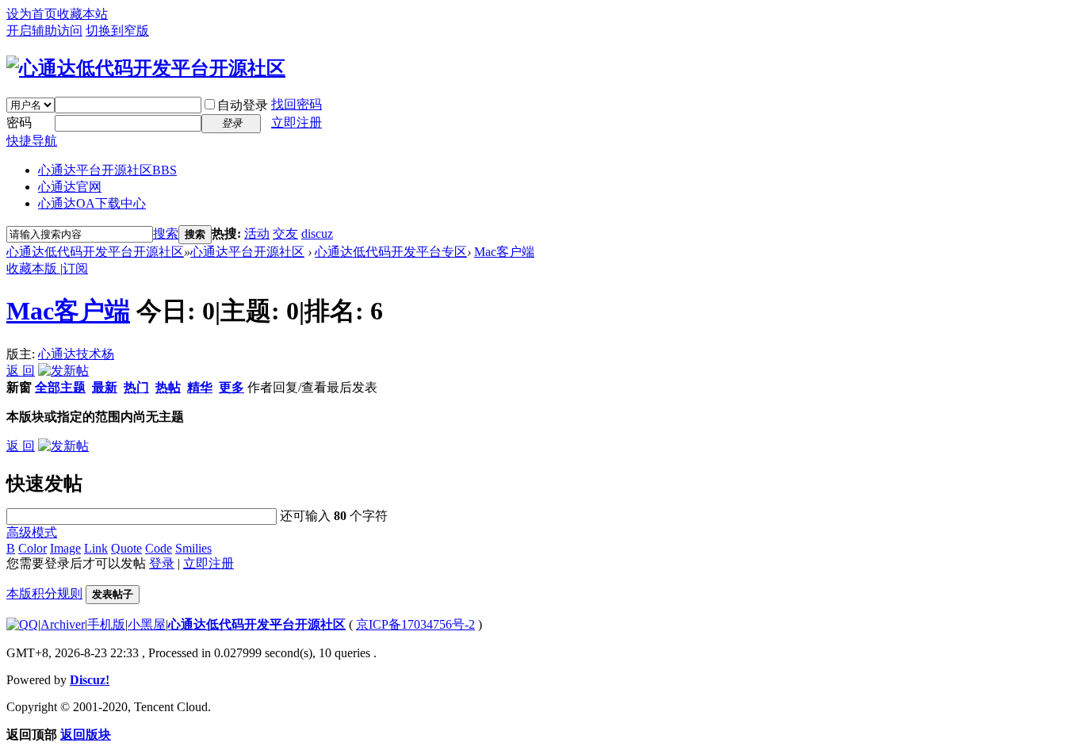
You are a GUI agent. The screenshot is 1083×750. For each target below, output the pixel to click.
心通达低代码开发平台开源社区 (95, 251)
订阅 (75, 268)
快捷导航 (31, 140)
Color (32, 548)
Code (158, 548)
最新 (104, 387)
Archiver (62, 624)
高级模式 (31, 532)
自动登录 (242, 105)
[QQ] (22, 624)
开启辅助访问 (44, 30)
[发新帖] (63, 370)
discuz (317, 233)
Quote (126, 548)
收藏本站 (82, 14)
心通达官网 (69, 186)
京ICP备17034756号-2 (415, 624)
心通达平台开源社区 (107, 170)
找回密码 (296, 104)
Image (65, 548)
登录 (161, 563)
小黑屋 (147, 624)
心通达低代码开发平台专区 (391, 251)
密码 (19, 122)
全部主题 (60, 387)
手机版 (106, 624)
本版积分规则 (44, 593)
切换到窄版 (117, 30)
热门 (136, 387)
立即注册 (296, 122)
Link (96, 548)
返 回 (20, 370)
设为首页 (31, 14)
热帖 (168, 387)
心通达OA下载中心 (92, 203)
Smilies (193, 548)
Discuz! (89, 680)
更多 (231, 387)
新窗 (19, 387)
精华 (199, 387)
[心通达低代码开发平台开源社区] (145, 68)
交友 (285, 233)
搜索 (165, 233)
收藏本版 (33, 268)
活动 (257, 233)
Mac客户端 (504, 251)
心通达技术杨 (76, 354)
